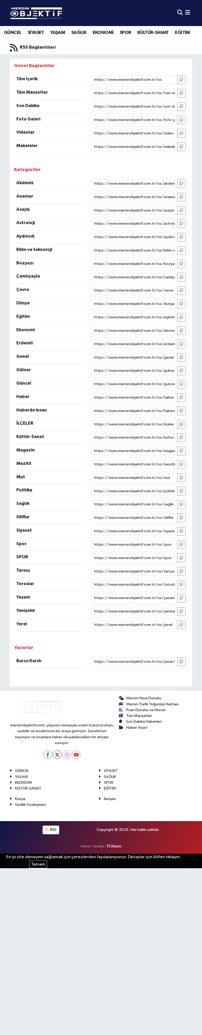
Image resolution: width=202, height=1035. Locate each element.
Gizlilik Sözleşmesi (30, 805)
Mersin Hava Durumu (143, 698)
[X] (57, 754)
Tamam (38, 864)
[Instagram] (66, 754)
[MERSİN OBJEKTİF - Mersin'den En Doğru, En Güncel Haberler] (62, 13)
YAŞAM (57, 32)
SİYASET (36, 32)
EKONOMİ (103, 32)
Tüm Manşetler (139, 716)
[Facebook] (47, 754)
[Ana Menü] (187, 13)
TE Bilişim (114, 846)
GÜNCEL (12, 32)
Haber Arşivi (136, 728)
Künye (20, 799)
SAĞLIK (78, 32)
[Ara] (180, 13)
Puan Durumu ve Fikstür (146, 710)
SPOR (125, 32)
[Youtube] (76, 754)
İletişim (110, 799)
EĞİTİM (182, 32)
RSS (53, 830)
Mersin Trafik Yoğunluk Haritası (152, 704)
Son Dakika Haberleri (144, 722)
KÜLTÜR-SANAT (153, 32)
